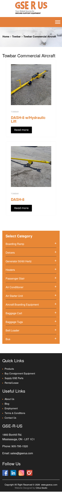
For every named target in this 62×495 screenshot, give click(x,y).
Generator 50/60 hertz (19, 261)
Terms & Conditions (15, 413)
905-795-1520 (19, 446)
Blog (7, 403)
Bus (8, 339)
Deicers (10, 252)
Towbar (16, 36)
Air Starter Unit (14, 296)
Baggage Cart (14, 313)
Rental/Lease (12, 382)
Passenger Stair (15, 278)
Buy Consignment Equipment (20, 373)
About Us (9, 399)
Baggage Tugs (14, 322)
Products (9, 368)
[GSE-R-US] (31, 7)
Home (5, 36)
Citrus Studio (41, 487)
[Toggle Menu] (57, 22)
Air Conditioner (14, 287)
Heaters (10, 270)
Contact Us (10, 417)
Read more (21, 130)
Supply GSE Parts (14, 378)
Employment (11, 408)
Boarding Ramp (15, 244)
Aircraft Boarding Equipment (22, 304)
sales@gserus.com (21, 453)
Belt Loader (12, 330)
